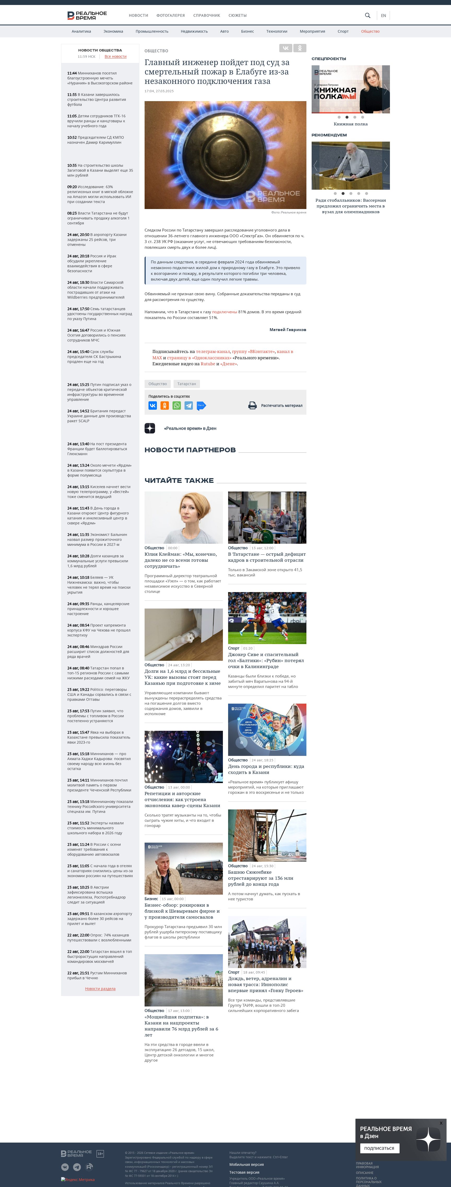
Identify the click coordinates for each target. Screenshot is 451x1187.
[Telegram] (189, 405)
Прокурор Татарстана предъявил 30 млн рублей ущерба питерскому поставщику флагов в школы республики (183, 921)
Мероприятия (312, 31)
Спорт (343, 31)
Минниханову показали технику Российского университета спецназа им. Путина (100, 806)
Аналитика (81, 31)
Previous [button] (315, 89)
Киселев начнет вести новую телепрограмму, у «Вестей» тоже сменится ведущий (98, 491)
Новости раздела (100, 989)
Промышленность (152, 31)
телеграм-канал (213, 351)
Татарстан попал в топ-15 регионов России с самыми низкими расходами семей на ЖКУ (98, 672)
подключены (225, 311)
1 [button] (339, 117)
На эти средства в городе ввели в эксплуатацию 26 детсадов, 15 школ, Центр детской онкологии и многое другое (181, 1038)
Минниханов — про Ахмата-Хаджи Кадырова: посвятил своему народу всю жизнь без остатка (99, 761)
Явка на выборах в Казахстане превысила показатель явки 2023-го (98, 737)
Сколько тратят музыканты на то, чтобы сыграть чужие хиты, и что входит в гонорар (183, 809)
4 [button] (362, 117)
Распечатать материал (281, 405)
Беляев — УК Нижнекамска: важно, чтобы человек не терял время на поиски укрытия (98, 585)
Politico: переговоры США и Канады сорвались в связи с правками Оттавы (99, 694)
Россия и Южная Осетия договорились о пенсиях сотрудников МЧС (96, 335)
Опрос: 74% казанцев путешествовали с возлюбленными (99, 937)
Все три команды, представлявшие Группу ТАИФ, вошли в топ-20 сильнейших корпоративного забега (265, 994)
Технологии (276, 31)
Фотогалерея (171, 15)
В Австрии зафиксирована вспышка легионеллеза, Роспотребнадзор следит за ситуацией (96, 895)
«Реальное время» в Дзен (190, 428)
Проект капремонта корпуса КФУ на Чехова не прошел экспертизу (98, 630)
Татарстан (186, 383)
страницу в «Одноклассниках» (199, 357)
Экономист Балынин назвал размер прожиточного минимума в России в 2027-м (97, 539)
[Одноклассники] (299, 48)
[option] (351, 89)
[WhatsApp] (177, 405)
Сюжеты (238, 15)
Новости (138, 15)
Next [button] (386, 89)
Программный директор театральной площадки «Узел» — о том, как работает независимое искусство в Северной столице (183, 572)
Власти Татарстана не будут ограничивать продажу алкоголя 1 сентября (98, 218)
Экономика (113, 31)
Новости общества (100, 50)
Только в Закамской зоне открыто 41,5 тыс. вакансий (267, 564)
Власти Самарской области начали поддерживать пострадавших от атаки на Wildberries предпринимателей (95, 290)
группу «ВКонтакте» (253, 351)
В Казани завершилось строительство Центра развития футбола (96, 99)
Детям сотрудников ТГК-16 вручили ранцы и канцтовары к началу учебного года (96, 120)
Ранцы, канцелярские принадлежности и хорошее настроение (98, 608)
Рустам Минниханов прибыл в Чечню (97, 975)
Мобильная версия (246, 1164)
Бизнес (247, 31)
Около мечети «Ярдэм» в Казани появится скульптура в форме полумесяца (99, 470)
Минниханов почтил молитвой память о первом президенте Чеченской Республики (99, 785)
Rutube (208, 363)
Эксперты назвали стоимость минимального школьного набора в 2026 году (95, 827)
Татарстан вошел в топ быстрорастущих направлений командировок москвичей (99, 956)
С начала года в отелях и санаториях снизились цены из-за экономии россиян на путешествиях (100, 870)
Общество (370, 31)
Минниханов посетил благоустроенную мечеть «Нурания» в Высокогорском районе (100, 78)
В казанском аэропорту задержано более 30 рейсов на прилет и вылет (99, 918)
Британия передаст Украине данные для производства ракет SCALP (99, 415)
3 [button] (354, 117)
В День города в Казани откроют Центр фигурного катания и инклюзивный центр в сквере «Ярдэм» (98, 515)
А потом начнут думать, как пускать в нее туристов (264, 885)
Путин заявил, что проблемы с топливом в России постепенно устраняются (95, 715)
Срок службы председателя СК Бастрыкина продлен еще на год (94, 356)
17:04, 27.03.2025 (159, 91)
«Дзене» (228, 363)
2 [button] (346, 117)
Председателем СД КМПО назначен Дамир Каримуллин (95, 140)
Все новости (116, 57)
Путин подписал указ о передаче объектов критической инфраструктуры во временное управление (99, 392)
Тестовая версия (244, 1172)
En (383, 15)
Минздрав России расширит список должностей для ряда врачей (98, 651)
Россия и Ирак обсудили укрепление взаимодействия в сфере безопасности (91, 263)
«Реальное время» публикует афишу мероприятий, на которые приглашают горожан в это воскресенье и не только (266, 779)
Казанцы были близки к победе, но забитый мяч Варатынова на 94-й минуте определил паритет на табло (266, 670)
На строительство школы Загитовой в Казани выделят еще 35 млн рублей (100, 170)
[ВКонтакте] (285, 48)
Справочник (206, 15)
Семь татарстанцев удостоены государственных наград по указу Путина (99, 313)
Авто (224, 31)
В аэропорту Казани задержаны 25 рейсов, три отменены (97, 239)
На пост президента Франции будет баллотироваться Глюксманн (97, 448)
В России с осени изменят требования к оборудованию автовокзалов (94, 849)
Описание (364, 1173)
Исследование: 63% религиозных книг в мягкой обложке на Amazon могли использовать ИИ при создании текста (100, 194)
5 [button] (366, 193)
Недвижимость (194, 31)
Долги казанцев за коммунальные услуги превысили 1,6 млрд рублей (97, 560)
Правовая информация (367, 1165)
